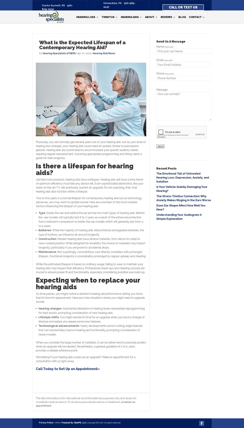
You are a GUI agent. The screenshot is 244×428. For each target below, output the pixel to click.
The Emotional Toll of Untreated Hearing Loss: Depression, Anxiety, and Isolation (182, 177)
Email (164, 60)
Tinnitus (108, 17)
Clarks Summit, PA (53, 5)
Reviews (166, 17)
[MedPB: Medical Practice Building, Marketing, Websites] (74, 423)
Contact (195, 17)
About (149, 17)
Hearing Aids (130, 17)
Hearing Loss (85, 17)
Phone (165, 73)
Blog (182, 17)
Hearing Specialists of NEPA (59, 53)
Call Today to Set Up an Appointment (66, 369)
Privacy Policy (46, 423)
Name (164, 46)
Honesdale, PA (112, 3)
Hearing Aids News (104, 53)
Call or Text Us (183, 7)
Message (161, 89)
